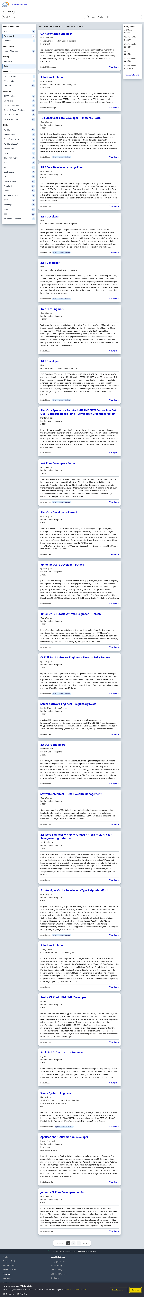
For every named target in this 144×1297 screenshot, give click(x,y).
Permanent (19, 36)
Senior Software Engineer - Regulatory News (68, 704)
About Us (7, 1279)
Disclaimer (55, 1278)
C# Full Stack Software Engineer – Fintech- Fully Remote (75, 657)
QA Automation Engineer (56, 33)
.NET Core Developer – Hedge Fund (61, 167)
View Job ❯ (114, 67)
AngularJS (19, 186)
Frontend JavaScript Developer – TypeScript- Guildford (74, 890)
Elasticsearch (19, 172)
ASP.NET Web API (19, 144)
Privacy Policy (56, 1265)
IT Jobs (5, 1257)
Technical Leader (19, 119)
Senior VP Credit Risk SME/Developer (63, 997)
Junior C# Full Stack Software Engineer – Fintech (70, 614)
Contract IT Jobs (9, 1261)
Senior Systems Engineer (55, 1093)
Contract (19, 40)
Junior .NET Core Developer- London (62, 1192)
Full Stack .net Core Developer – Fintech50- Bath (70, 118)
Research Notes (9, 1269)
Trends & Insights (19, 4)
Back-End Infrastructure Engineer (61, 1052)
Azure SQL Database (19, 218)
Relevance (8, 61)
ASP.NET (19, 130)
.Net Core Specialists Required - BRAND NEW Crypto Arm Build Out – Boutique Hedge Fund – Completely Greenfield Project (79, 412)
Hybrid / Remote (19, 51)
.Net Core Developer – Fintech (59, 512)
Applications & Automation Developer (64, 1137)
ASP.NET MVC (19, 148)
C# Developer (19, 101)
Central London (19, 76)
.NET (19, 167)
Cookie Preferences (59, 1274)
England (19, 85)
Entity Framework (19, 139)
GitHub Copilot (19, 181)
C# (19, 176)
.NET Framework (19, 158)
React (19, 190)
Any (19, 31)
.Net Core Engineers (52, 744)
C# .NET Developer (19, 105)
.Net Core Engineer (52, 309)
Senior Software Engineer (19, 110)
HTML (19, 209)
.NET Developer (19, 96)
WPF (19, 200)
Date (6, 66)
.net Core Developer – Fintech (58, 463)
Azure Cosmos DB (19, 195)
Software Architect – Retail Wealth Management (71, 794)
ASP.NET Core (19, 134)
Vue (19, 162)
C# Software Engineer (19, 115)
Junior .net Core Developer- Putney (62, 564)
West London (19, 81)
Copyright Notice (58, 1261)
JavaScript (19, 204)
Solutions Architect (52, 77)
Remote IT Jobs (9, 1265)
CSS (19, 214)
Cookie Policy (56, 1270)
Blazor (19, 153)
